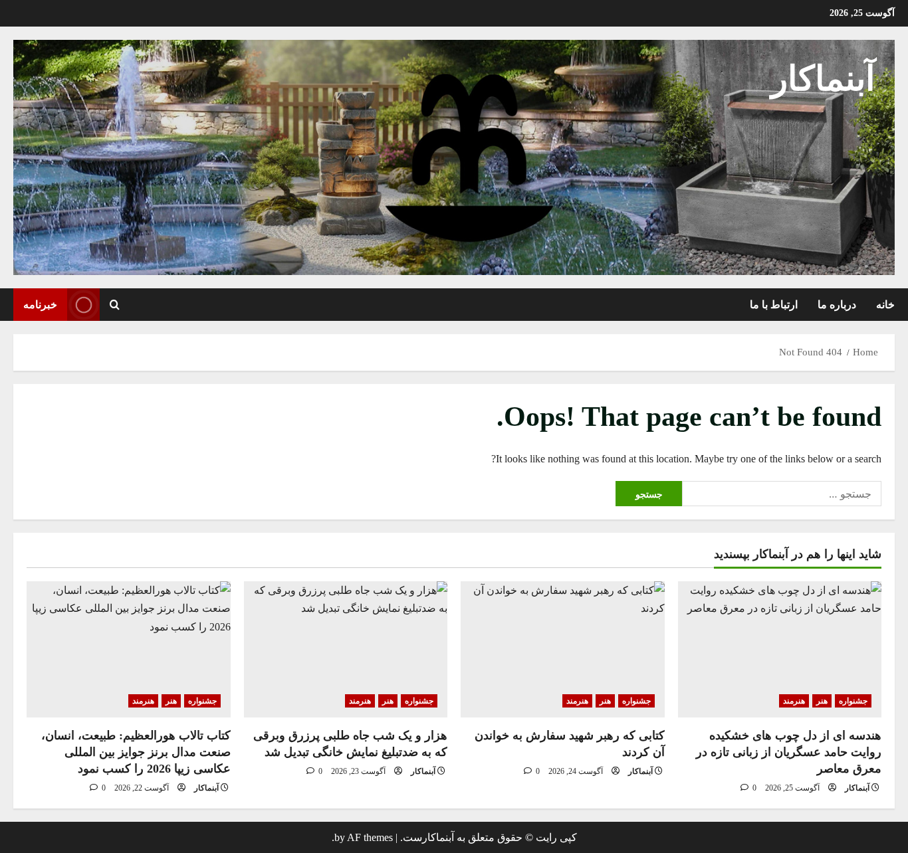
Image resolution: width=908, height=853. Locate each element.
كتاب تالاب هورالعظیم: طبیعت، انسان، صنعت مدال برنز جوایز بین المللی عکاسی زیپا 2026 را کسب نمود (136, 752)
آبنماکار (823, 79)
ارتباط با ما (774, 304)
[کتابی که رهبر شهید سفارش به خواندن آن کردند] (563, 649)
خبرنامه (40, 304)
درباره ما (837, 304)
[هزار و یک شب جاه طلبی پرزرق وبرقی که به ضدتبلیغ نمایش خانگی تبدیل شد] (346, 649)
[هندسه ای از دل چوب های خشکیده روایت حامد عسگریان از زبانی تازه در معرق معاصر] (780, 649)
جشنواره (853, 701)
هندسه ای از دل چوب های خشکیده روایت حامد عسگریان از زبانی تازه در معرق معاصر (788, 752)
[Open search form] (115, 304)
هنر (822, 701)
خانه (885, 304)
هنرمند (794, 701)
